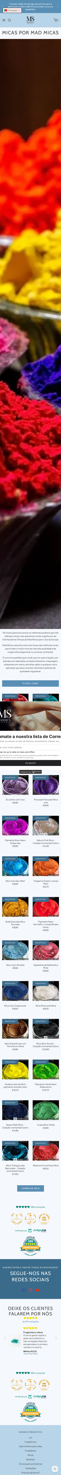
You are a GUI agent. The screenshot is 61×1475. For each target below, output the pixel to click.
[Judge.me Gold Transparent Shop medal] (17, 1218)
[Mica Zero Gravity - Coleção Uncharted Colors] (46, 1029)
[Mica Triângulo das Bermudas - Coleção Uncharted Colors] (15, 1151)
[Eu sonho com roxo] (15, 785)
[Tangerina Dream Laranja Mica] (46, 866)
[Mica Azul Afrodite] (15, 950)
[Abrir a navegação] (4, 20)
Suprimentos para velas (30, 1446)
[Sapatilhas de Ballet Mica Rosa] (46, 950)
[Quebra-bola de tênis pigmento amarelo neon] (15, 1069)
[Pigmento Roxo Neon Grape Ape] (15, 825)
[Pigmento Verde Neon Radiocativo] (46, 1069)
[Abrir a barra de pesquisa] (10, 20)
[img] (30, 1318)
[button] (12, 10)
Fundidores (30, 1450)
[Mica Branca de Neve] (46, 991)
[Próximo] (58, 6)
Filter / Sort (30, 683)
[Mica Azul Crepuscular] (15, 991)
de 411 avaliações (30, 1321)
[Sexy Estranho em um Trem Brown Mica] (15, 1029)
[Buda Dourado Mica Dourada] (15, 907)
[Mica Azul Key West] (15, 866)
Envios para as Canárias (30, 1464)
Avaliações (30, 1468)
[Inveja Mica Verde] (46, 1110)
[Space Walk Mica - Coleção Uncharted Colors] (15, 1110)
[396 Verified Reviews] (30, 1257)
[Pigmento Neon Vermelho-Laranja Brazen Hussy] (46, 907)
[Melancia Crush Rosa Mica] (46, 1151)
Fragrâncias (30, 1442)
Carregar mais (30, 1188)
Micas (30, 1455)
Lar (30, 1437)
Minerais (30, 1459)
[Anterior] (3, 6)
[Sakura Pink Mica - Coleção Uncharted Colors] (46, 825)
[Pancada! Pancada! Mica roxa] (46, 785)
